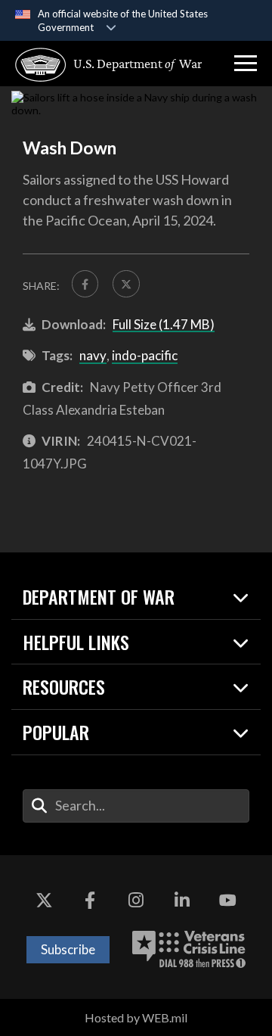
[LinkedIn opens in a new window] (182, 900)
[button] (245, 63)
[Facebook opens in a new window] (90, 900)
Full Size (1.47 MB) (164, 324)
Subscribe (68, 949)
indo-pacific (145, 355)
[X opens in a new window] (44, 900)
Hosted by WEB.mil (136, 1017)
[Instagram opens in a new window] (136, 900)
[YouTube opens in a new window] (228, 900)
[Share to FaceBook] (85, 283)
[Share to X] (126, 283)
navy (93, 355)
